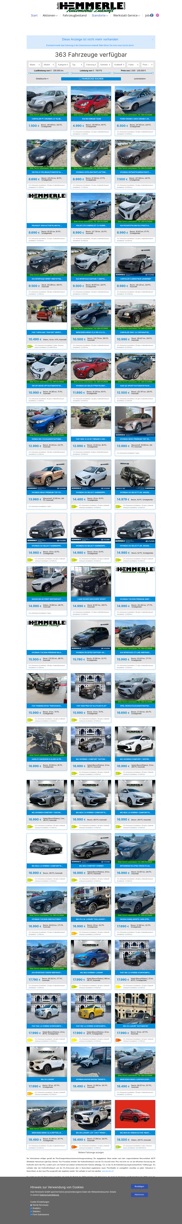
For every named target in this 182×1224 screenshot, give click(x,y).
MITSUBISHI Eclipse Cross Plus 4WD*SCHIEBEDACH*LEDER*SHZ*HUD (137, 866)
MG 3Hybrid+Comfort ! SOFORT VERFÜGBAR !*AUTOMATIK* (137, 759)
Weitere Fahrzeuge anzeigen (91, 1152)
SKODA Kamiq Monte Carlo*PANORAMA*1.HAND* (137, 919)
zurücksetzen (140, 79)
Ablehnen (139, 1195)
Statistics (36, 1211)
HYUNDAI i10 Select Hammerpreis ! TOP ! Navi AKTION (93, 546)
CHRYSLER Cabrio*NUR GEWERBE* (135, 279)
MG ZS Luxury (47, 1079)
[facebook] (151, 15)
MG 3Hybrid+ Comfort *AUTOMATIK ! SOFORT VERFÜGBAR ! (93, 759)
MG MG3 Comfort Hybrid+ (91, 866)
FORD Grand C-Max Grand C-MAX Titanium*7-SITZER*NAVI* (137, 119)
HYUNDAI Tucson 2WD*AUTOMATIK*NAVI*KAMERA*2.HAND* (49, 919)
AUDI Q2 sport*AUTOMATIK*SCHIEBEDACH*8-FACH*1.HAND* (137, 386)
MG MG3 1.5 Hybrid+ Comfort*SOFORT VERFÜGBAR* (93, 813)
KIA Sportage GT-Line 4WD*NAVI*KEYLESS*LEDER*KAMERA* (137, 652)
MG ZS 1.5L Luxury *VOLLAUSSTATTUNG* (93, 919)
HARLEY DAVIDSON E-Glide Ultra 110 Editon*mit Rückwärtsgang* (49, 759)
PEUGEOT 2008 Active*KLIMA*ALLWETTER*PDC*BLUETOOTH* (49, 226)
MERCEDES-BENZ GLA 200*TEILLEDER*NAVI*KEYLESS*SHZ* (49, 1133)
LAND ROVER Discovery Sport (92, 599)
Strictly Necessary (40, 1205)
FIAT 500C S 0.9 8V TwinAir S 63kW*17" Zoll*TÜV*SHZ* (93, 439)
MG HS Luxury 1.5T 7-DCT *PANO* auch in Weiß (93, 1133)
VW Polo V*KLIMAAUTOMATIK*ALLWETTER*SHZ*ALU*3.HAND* (49, 172)
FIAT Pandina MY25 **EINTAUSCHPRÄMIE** (49, 706)
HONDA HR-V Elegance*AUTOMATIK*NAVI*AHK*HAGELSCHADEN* (49, 439)
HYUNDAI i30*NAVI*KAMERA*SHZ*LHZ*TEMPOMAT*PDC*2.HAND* (137, 172)
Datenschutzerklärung (49, 1195)
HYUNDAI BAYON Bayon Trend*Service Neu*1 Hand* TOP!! (93, 1079)
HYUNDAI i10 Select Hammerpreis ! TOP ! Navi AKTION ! (93, 492)
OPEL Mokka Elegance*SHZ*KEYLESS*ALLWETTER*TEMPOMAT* (137, 706)
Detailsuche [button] (41, 79)
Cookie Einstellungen (39, 1202)
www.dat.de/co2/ (108, 1171)
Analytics (37, 1208)
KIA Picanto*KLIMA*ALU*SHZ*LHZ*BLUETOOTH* (137, 226)
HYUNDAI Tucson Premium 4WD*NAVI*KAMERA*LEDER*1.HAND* (137, 599)
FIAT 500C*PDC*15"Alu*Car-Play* (91, 706)
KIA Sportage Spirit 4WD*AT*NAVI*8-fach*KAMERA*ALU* (49, 279)
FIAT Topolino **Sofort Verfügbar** (49, 332)
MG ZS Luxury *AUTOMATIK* (135, 1026)
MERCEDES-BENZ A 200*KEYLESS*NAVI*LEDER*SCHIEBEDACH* (137, 1079)
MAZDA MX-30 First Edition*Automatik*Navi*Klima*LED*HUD (49, 599)
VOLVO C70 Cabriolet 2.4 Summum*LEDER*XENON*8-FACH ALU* (93, 226)
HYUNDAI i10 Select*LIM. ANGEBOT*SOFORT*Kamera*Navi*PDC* (137, 492)
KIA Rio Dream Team (91, 119)
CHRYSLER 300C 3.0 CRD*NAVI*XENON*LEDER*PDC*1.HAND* (137, 332)
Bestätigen (139, 1186)
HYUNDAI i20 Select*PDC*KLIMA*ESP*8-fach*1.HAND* (93, 386)
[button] (153, 39)
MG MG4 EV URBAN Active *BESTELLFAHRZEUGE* (137, 1133)
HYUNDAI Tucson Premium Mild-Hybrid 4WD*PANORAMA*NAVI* (49, 652)
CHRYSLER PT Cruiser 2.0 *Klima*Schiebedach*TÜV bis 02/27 (49, 119)
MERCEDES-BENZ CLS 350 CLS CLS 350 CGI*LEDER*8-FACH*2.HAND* (93, 332)
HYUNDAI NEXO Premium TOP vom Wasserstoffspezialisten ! (137, 439)
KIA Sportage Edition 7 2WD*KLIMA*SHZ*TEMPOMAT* (93, 279)
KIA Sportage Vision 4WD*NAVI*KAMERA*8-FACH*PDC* (49, 973)
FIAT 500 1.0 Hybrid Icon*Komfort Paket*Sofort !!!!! (137, 973)
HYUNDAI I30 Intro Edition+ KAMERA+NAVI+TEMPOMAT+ (93, 652)
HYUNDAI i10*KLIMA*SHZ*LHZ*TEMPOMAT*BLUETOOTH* (93, 172)
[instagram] (157, 15)
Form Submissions (41, 1214)
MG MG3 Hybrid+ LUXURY (91, 973)
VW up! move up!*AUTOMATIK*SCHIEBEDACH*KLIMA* (49, 386)
